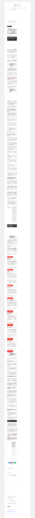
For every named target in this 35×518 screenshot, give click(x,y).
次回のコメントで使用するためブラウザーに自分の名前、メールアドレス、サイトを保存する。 (12, 497)
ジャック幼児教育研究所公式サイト (10, 311)
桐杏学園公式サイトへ (10, 269)
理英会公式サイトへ (10, 285)
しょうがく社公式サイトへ (10, 351)
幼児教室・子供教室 (10, 468)
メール (9, 489)
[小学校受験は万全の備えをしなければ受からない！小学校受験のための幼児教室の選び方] (13, 462)
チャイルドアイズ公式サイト (10, 339)
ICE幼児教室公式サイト (10, 324)
